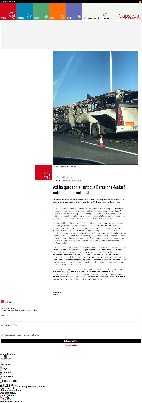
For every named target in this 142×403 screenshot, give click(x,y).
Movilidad (56, 294)
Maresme (21, 17)
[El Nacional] (140, 2)
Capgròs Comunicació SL (8, 1)
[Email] (72, 177)
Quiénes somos (5, 364)
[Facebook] (54, 177)
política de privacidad (31, 335)
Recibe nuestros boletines (71, 341)
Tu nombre (5, 315)
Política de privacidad (7, 376)
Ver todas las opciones (71, 345)
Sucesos (43, 172)
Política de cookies (6, 372)
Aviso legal (3, 368)
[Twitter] (58, 177)
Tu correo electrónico (9, 325)
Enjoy (52, 17)
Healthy (36, 17)
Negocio (69, 17)
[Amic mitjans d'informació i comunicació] (71, 398)
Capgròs (125, 16)
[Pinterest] (67, 177)
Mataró (3, 17)
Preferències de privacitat (8, 380)
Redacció (56, 180)
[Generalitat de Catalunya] (71, 358)
